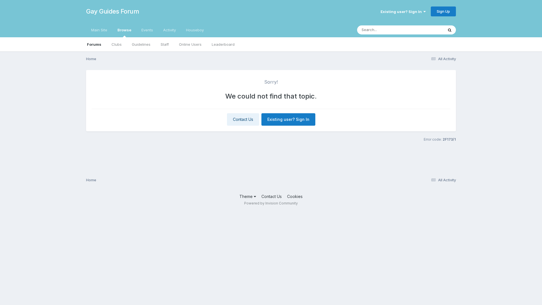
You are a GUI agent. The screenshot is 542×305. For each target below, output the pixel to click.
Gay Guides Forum (112, 11)
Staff (165, 44)
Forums (94, 44)
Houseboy (195, 30)
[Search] (449, 29)
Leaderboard (223, 44)
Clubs (117, 44)
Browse (124, 30)
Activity (169, 30)
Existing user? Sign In (402, 11)
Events (147, 30)
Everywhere (426, 30)
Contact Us (243, 119)
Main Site (99, 30)
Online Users (190, 44)
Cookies (295, 196)
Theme (246, 196)
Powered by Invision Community (271, 203)
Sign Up (443, 11)
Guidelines (141, 44)
